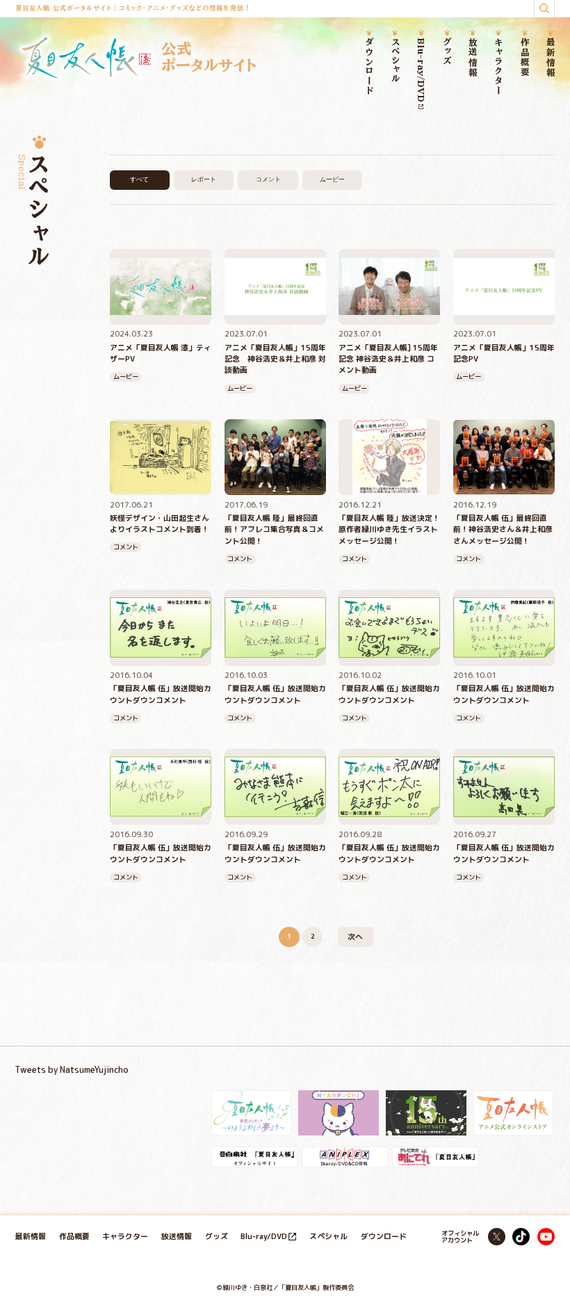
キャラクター (498, 67)
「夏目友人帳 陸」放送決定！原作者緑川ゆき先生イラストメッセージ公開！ (389, 529)
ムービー (332, 179)
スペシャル (395, 60)
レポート (203, 179)
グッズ (447, 52)
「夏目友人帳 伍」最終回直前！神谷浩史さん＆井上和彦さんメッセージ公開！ (503, 529)
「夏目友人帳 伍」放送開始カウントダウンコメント (160, 693)
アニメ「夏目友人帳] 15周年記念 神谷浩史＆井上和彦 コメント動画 (388, 358)
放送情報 (473, 58)
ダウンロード (369, 67)
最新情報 (550, 58)
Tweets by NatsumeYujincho (72, 1070)
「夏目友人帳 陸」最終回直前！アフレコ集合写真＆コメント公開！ (274, 529)
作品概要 (524, 58)
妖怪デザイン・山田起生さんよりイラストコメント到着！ (159, 523)
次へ (355, 936)
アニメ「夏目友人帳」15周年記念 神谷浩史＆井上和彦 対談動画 (275, 358)
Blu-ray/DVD (421, 70)
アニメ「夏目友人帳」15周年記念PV (504, 353)
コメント (268, 179)
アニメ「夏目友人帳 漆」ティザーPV (160, 353)
